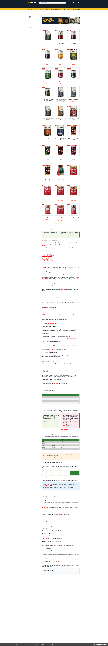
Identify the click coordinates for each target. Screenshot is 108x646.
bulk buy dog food (59, 514)
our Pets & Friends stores (70, 434)
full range (47, 538)
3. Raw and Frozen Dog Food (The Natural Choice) (48, 255)
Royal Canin (43, 314)
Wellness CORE (66, 429)
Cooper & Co (43, 302)
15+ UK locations (55, 383)
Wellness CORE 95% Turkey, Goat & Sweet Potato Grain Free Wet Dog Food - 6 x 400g (73, 159)
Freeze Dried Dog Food (31, 19)
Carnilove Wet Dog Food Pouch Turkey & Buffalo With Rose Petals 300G (47, 199)
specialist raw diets (71, 244)
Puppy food (45, 363)
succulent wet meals (65, 244)
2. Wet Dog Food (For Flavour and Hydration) (47, 254)
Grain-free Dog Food (31, 18)
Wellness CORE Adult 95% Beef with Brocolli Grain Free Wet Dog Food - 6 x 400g (60, 159)
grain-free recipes (58, 297)
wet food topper (48, 485)
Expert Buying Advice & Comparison (46, 258)
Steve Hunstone (45, 571)
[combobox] (52, 2)
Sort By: (42, 25)
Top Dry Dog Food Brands (46, 253)
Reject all (97, 644)
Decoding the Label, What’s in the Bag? (48, 260)
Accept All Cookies (104, 644)
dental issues (64, 425)
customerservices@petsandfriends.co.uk (55, 9)
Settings (93, 644)
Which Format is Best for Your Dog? (47, 259)
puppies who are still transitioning (71, 338)
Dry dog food (43, 267)
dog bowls (53, 545)
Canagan (62, 429)
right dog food (71, 242)
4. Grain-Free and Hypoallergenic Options (47, 256)
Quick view (46, 74)
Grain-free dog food (44, 507)
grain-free (63, 289)
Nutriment (53, 349)
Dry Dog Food (30, 16)
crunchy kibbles (60, 244)
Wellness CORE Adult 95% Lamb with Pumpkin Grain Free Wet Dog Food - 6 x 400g (48, 159)
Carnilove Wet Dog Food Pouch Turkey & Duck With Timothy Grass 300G (73, 179)
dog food (55, 244)
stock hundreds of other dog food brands (52, 323)
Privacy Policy (54, 644)
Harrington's (57, 319)
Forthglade (47, 307)
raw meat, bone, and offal (67, 347)
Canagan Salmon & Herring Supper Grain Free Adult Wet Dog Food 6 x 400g (60, 139)
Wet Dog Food (30, 17)
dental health (55, 272)
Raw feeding (43, 347)
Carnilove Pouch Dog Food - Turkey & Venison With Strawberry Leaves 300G (60, 218)
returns (58, 561)
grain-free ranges (45, 355)
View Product (48, 34)
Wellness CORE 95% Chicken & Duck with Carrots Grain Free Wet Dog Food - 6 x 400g (48, 179)
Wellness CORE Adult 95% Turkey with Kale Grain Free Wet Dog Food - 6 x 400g (73, 139)
